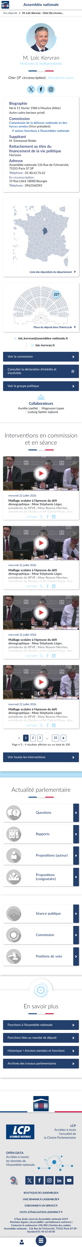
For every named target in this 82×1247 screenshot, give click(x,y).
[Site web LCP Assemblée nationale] (41, 1132)
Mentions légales (19, 1222)
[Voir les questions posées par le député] (41, 813)
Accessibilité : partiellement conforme (50, 1222)
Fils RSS (43, 1225)
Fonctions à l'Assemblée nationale (41, 1024)
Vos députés (10, 13)
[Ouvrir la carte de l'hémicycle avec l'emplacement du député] (41, 307)
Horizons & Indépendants (41, 64)
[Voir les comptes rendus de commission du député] (41, 935)
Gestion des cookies (60, 1225)
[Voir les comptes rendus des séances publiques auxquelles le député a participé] (41, 914)
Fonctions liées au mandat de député (41, 1037)
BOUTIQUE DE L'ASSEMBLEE (40, 1193)
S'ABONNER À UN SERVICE (40, 1206)
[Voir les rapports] (41, 834)
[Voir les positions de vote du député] (41, 956)
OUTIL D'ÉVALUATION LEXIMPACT (40, 1212)
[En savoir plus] (41, 855)
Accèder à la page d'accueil (5, 5)
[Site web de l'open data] (41, 1159)
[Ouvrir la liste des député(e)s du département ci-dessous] (41, 237)
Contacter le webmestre (24, 1225)
